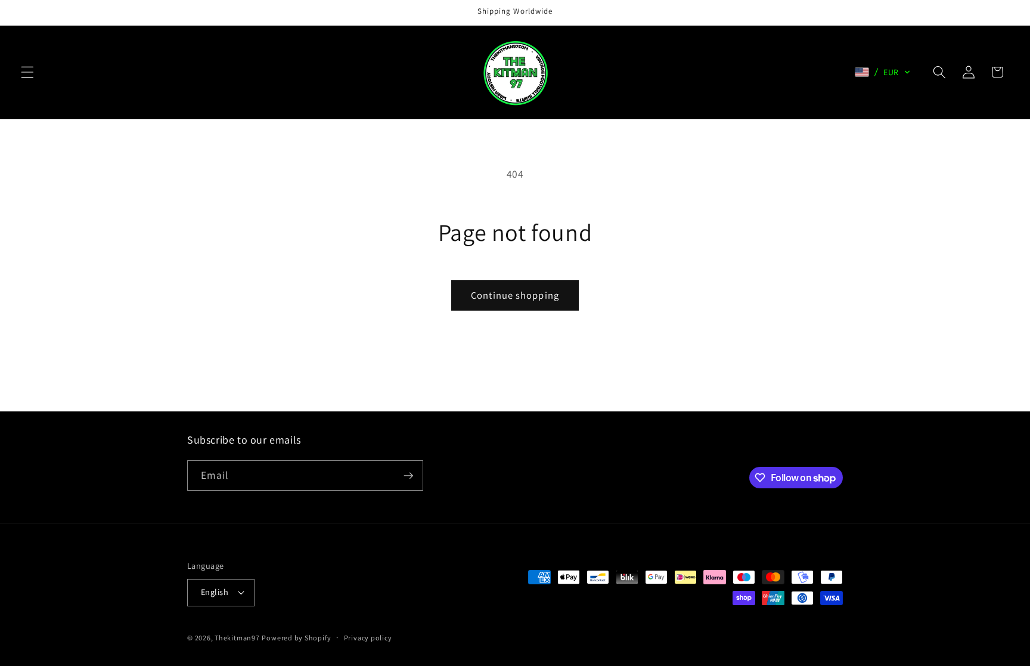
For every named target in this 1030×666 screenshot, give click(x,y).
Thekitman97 (237, 637)
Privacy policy (368, 637)
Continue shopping (515, 295)
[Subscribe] (408, 475)
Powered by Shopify (296, 637)
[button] (27, 72)
